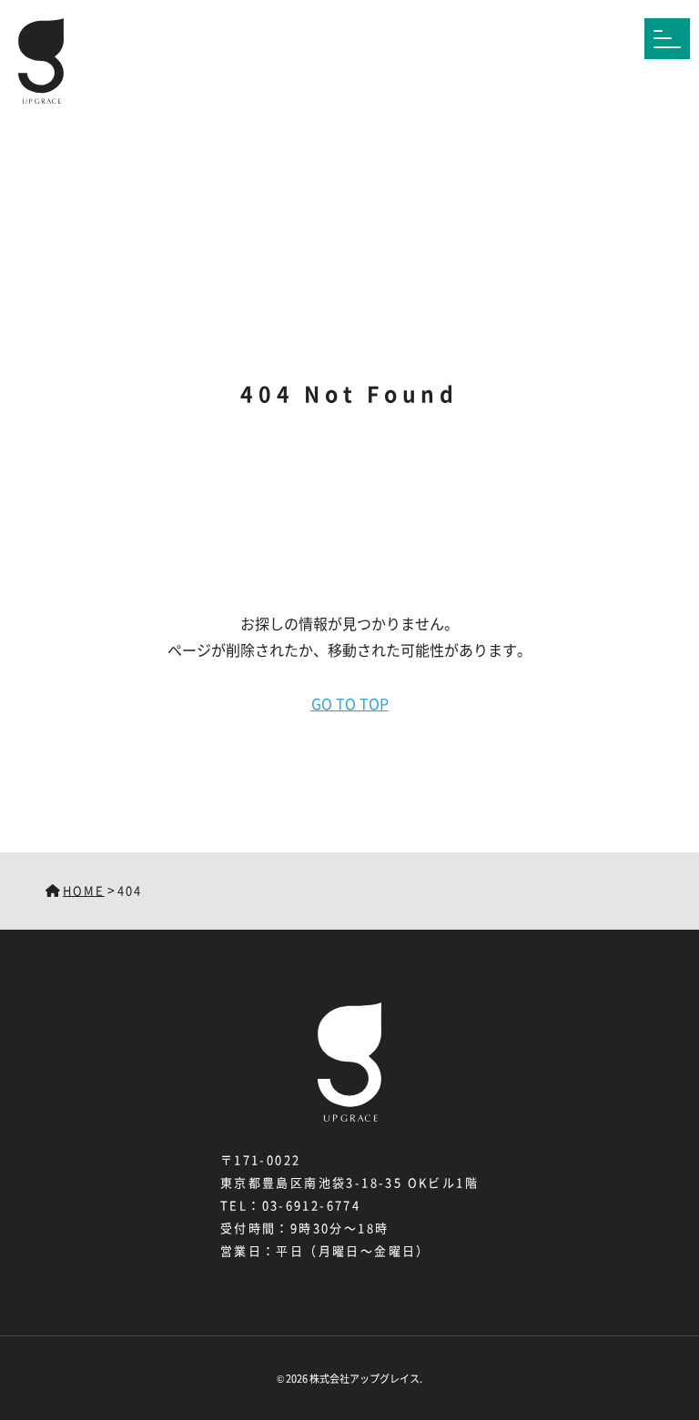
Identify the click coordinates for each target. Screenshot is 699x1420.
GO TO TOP (350, 703)
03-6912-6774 (311, 1205)
